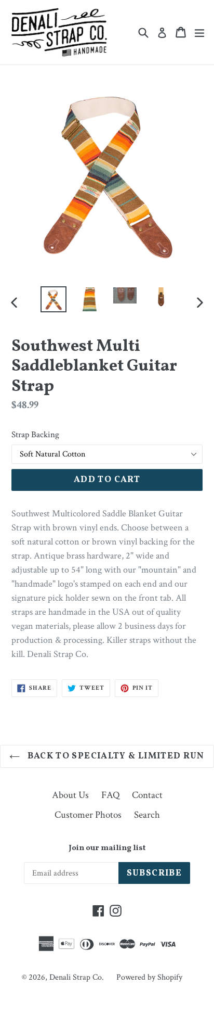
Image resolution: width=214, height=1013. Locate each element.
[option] (53, 299)
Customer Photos (88, 814)
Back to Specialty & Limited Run (115, 756)
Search (147, 814)
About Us (70, 795)
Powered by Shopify (149, 977)
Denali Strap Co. (76, 977)
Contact (147, 795)
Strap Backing (35, 434)
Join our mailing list (107, 848)
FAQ (110, 795)
